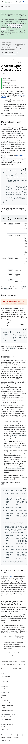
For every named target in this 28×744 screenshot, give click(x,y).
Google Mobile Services (7, 724)
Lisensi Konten (18, 663)
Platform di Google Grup (7, 705)
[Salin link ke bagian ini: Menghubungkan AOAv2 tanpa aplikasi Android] (22, 604)
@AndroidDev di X (5, 697)
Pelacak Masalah (5, 729)
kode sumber (19, 155)
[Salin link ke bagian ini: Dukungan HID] (15, 357)
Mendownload (4, 681)
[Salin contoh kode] (26, 169)
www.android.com (5, 721)
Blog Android (4, 700)
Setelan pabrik (4, 686)
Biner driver (4, 688)
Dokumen (8, 59)
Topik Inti (14, 59)
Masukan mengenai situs (13, 737)
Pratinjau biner (4, 683)
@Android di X (4, 695)
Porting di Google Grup (7, 710)
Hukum (20, 735)
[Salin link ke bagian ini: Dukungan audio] (17, 295)
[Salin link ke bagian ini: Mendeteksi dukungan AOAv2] (8, 125)
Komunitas (14, 735)
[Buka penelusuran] (17, 2)
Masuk (24, 2)
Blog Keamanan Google (7, 702)
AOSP (2, 59)
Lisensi (25, 735)
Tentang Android (5, 735)
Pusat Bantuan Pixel (6, 719)
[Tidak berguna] (20, 62)
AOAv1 (11, 576)
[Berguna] (18, 62)
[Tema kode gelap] (24, 169)
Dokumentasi (5, 6)
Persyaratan (4, 678)
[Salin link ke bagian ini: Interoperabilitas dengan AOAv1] (8, 573)
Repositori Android (5, 676)
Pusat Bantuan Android (7, 716)
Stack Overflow (5, 726)
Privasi (3, 737)
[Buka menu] (2, 2)
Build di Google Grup (6, 707)
